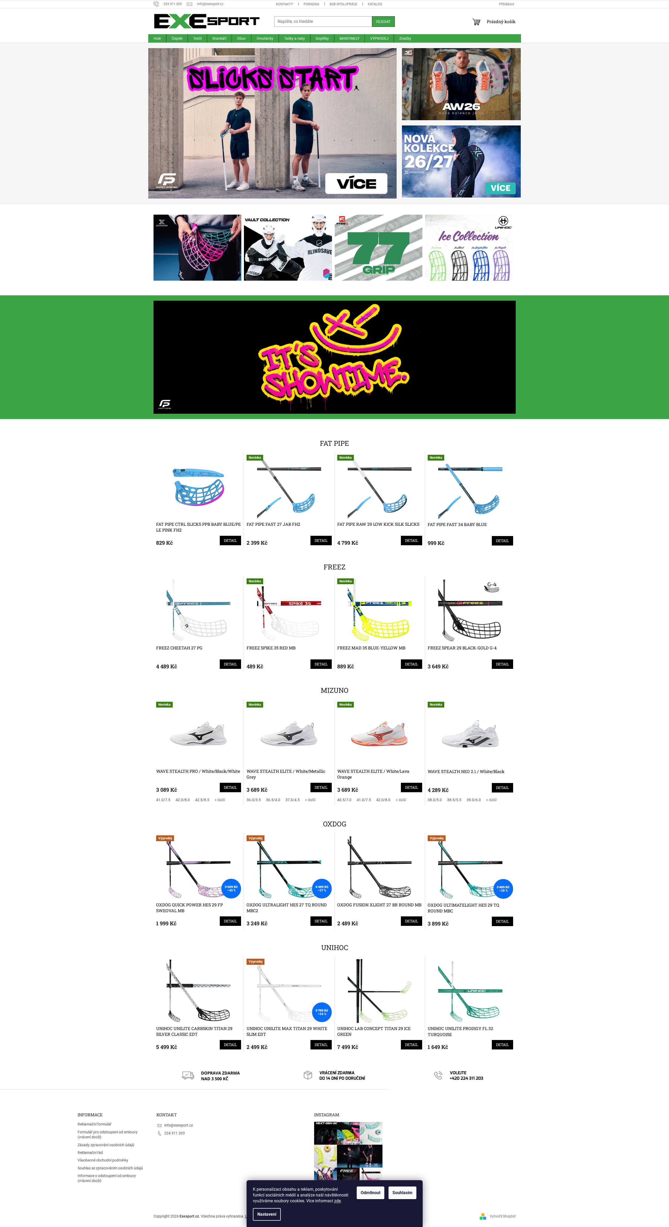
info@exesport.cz (178, 1125)
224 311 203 (174, 1133)
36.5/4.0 (273, 800)
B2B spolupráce (343, 4)
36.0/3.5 (254, 800)
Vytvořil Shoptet (503, 1216)
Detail (230, 540)
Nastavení (266, 1214)
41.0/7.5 (163, 800)
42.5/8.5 (202, 800)
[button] (167, 123)
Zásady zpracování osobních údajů (106, 1145)
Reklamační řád (90, 1152)
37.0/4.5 (292, 800)
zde (337, 1200)
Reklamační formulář (94, 1124)
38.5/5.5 (454, 800)
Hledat (383, 21)
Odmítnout (370, 1192)
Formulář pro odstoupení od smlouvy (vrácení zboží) (107, 1134)
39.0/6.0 (474, 800)
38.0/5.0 (435, 800)
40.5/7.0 (344, 800)
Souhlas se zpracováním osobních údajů (110, 1168)
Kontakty (284, 4)
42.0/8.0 (183, 800)
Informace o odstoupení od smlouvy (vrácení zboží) (107, 1178)
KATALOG (375, 4)
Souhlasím (402, 1192)
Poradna (311, 4)
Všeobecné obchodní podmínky (103, 1160)
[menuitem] (157, 38)
